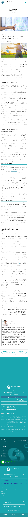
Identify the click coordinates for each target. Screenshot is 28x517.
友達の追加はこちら (10, 461)
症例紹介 (3, 493)
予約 (23, 515)
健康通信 (9, 41)
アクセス (14, 515)
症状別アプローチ (5, 491)
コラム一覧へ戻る (14, 353)
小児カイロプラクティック (7, 487)
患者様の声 (3, 495)
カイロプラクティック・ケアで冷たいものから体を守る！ (21, 353)
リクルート (3, 498)
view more (20, 434)
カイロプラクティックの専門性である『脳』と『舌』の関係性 (6, 353)
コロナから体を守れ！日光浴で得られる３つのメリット (13, 37)
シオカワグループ (8, 502)
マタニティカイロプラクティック (8, 489)
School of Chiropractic (13, 506)
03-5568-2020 (21, 441)
